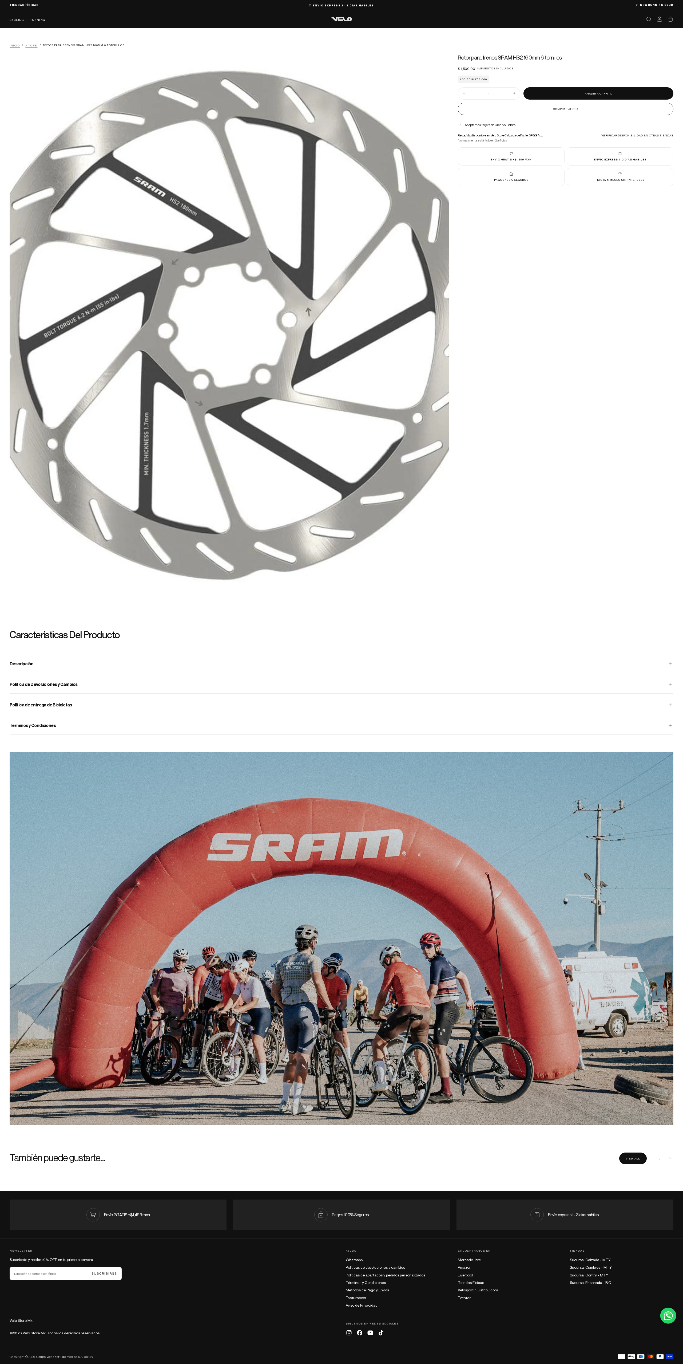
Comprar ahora (565, 108)
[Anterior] (659, 1158)
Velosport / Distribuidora (478, 1290)
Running (37, 19)
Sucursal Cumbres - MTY (591, 1267)
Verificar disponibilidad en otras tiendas (637, 135)
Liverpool (465, 1275)
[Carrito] (670, 19)
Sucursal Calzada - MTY (590, 1259)
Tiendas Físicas (471, 1282)
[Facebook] (359, 1333)
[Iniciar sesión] (659, 19)
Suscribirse (104, 1273)
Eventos (464, 1297)
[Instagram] (349, 1333)
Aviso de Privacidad (362, 1305)
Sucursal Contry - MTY (589, 1275)
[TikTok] (381, 1333)
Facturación (356, 1297)
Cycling (17, 19)
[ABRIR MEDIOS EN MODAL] (441, 595)
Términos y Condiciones (366, 1282)
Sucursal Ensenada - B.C (590, 1282)
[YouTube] (370, 1333)
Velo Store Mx (21, 1320)
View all (633, 1158)
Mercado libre (469, 1259)
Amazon (464, 1267)
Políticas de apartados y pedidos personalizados (385, 1275)
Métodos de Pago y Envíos (367, 1290)
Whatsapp (354, 1259)
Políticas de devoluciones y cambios (375, 1267)
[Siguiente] (670, 1158)
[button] (649, 19)
